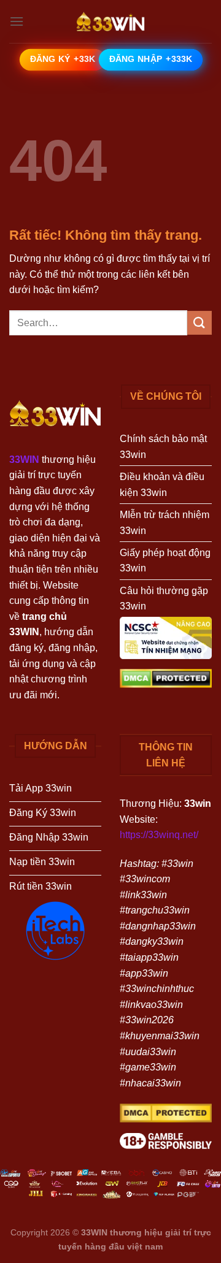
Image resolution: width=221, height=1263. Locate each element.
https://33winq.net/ (159, 835)
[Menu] (16, 21)
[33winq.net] (110, 21)
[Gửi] (199, 323)
